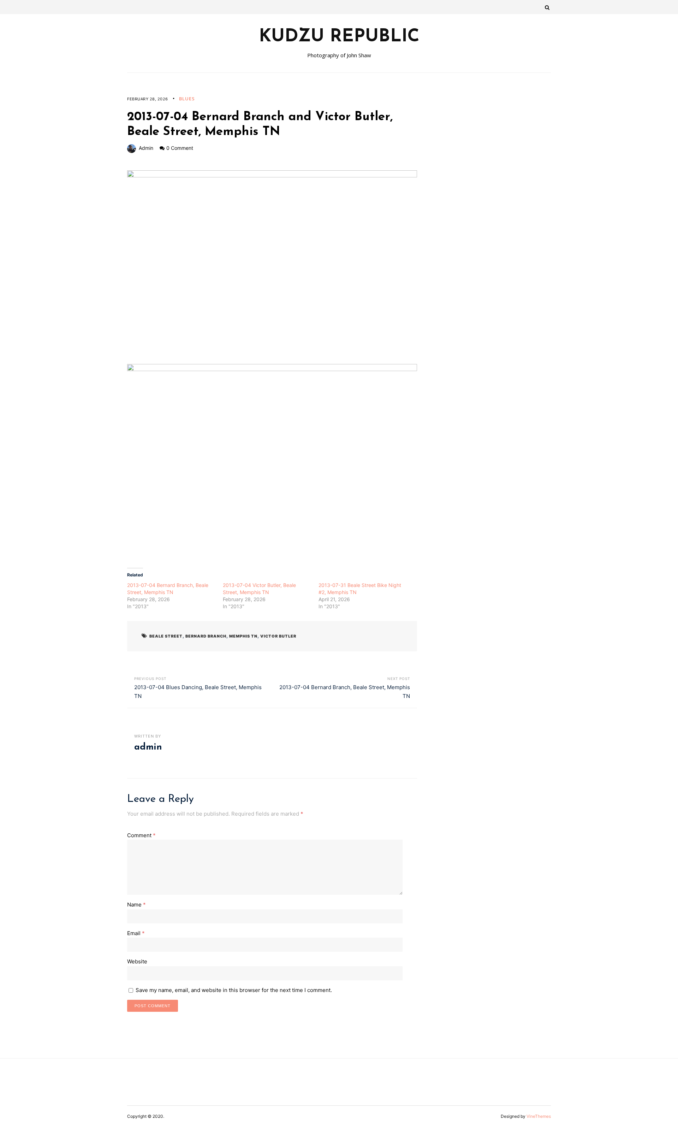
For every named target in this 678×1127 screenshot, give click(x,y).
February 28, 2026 (147, 98)
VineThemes (539, 1116)
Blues (187, 98)
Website (137, 961)
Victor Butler (278, 636)
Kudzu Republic (339, 37)
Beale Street (166, 636)
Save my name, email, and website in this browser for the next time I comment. (234, 990)
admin (146, 148)
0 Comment (179, 148)
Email (136, 933)
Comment (141, 835)
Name (136, 904)
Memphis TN (243, 636)
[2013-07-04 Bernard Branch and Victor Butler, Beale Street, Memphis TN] (272, 267)
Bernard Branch (205, 636)
